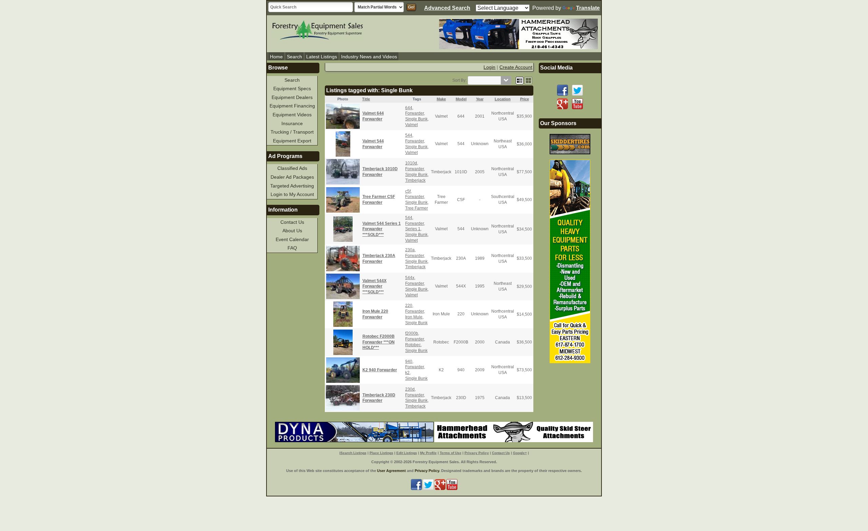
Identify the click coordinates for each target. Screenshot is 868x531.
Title (366, 99)
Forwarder (414, 113)
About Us (292, 230)
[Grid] (520, 80)
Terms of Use (450, 453)
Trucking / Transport (292, 132)
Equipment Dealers (292, 97)
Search (294, 56)
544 (408, 135)
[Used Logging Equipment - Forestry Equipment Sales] (317, 29)
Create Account (515, 67)
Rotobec (413, 344)
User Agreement (391, 471)
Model (461, 99)
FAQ (292, 248)
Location (503, 99)
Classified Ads (292, 168)
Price (524, 99)
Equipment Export (292, 140)
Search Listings (353, 453)
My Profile (428, 453)
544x (409, 277)
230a (410, 250)
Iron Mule (413, 317)
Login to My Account (292, 194)
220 (408, 305)
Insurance (292, 123)
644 (408, 107)
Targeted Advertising (292, 186)
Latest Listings (321, 56)
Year (480, 99)
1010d (411, 163)
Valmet (411, 124)
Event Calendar (292, 239)
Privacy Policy (477, 453)
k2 (407, 372)
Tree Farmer (416, 208)
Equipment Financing (292, 106)
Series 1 (412, 229)
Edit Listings (406, 453)
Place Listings (381, 453)
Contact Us (292, 222)
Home (276, 56)
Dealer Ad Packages (292, 177)
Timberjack (415, 180)
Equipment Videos (292, 114)
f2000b (411, 333)
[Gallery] (528, 80)
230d (410, 389)
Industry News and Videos (369, 56)
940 (408, 361)
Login (489, 67)
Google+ (520, 453)
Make (441, 99)
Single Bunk (416, 119)
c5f (408, 191)
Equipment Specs (292, 88)
